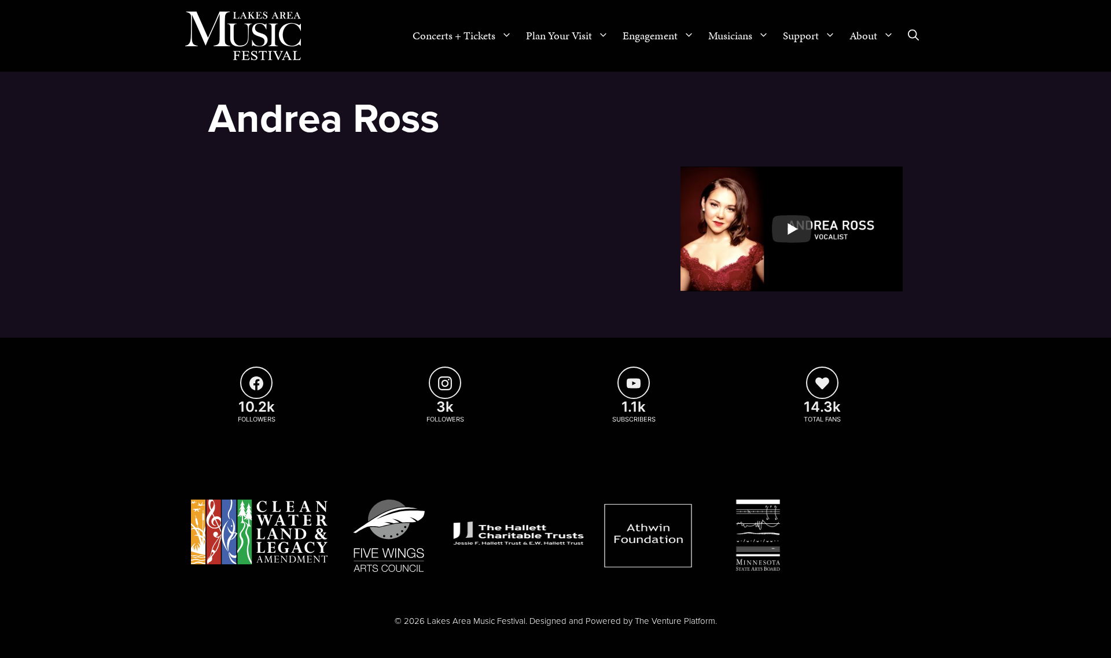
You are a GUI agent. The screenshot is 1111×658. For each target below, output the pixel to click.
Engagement (650, 35)
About (863, 35)
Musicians (730, 35)
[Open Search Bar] (913, 36)
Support (801, 35)
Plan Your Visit (559, 35)
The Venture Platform (675, 621)
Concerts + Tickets (454, 35)
